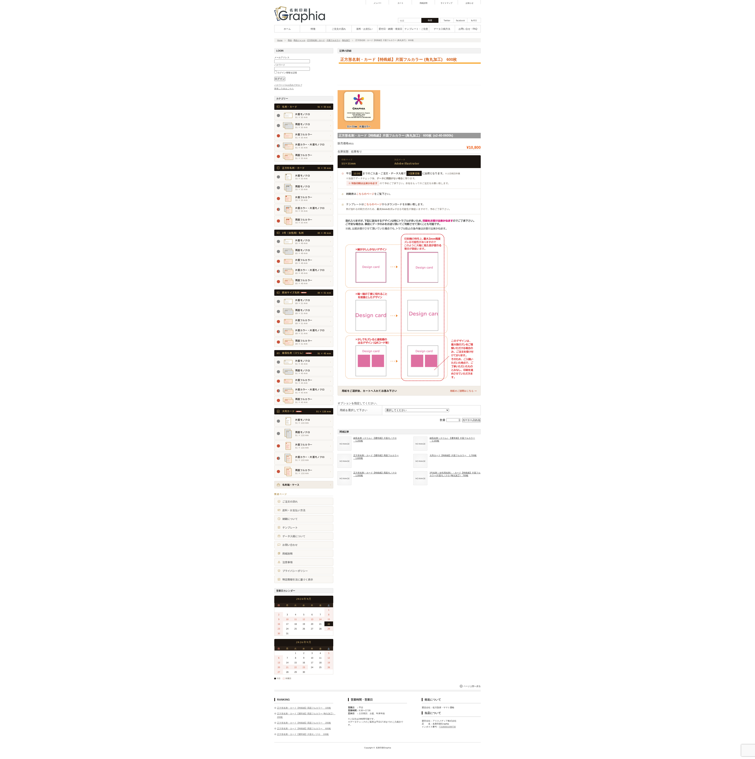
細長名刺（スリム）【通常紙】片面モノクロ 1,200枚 (375, 439)
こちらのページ (365, 194)
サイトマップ (446, 3)
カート (400, 3)
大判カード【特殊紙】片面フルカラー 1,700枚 (453, 455)
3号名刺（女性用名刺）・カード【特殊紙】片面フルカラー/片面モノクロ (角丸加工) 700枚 (455, 474)
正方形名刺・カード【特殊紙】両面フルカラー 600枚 (304, 728)
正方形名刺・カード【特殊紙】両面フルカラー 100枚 (304, 708)
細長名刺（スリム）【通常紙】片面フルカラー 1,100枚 (452, 439)
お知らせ (469, 3)
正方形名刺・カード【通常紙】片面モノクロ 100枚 (303, 734)
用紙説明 (423, 3)
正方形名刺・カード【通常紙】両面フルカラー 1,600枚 (376, 456)
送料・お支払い (364, 29)
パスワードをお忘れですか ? (288, 85)
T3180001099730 (447, 727)
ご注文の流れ (339, 29)
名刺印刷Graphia (383, 748)
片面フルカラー (333, 40)
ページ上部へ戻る (472, 686)
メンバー (377, 3)
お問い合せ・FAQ (468, 29)
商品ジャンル (299, 40)
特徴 (313, 29)
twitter (447, 20)
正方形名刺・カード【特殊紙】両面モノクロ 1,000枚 (375, 474)
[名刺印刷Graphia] (302, 22)
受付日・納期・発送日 (390, 29)
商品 (290, 40)
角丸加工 (346, 40)
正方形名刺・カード (316, 40)
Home (280, 40)
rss (474, 20)
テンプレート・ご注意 (416, 29)
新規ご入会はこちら (284, 88)
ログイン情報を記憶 (287, 72)
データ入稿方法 (442, 29)
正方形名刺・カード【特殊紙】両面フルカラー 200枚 (304, 723)
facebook (460, 20)
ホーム (287, 29)
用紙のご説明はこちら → (463, 390)
